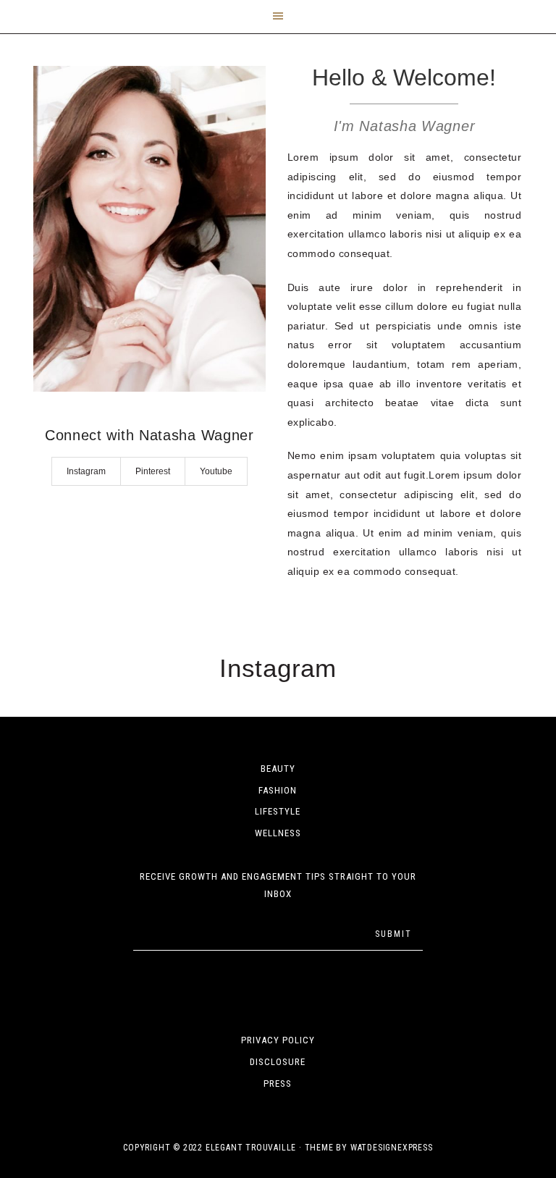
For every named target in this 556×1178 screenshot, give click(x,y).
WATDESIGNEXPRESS (391, 1148)
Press (278, 1083)
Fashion (277, 790)
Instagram (86, 471)
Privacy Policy (278, 1040)
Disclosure (278, 1061)
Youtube (216, 471)
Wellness (278, 833)
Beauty (278, 768)
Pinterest (152, 471)
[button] (278, 16)
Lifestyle (277, 811)
